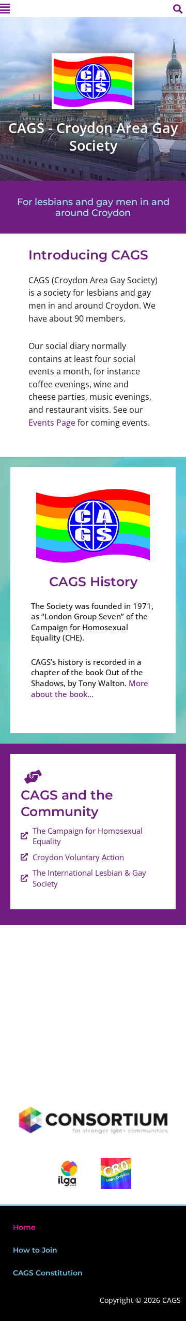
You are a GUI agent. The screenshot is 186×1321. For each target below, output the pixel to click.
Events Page (51, 422)
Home (24, 1227)
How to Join (35, 1250)
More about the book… (89, 688)
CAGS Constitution (48, 1273)
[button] (46, 8)
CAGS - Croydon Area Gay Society (93, 136)
